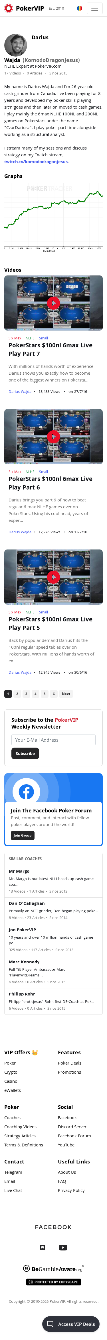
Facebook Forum (74, 1136)
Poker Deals (69, 1063)
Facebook (67, 1118)
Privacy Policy (71, 1191)
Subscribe (25, 753)
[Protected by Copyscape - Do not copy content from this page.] (53, 1282)
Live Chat (13, 1191)
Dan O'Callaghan (27, 904)
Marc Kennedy (24, 962)
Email (9, 1182)
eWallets (12, 1091)
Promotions (69, 1072)
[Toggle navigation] (95, 8)
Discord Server (72, 1127)
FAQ (62, 1182)
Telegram (13, 1172)
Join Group (23, 835)
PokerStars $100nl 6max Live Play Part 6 (50, 484)
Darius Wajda (20, 392)
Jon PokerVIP (22, 930)
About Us (67, 1172)
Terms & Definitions (23, 1145)
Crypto (10, 1072)
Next (66, 693)
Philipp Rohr (22, 994)
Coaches (12, 1118)
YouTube (66, 1145)
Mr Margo (19, 872)
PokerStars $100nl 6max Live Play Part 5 (50, 624)
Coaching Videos (20, 1127)
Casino (10, 1081)
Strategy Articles (20, 1136)
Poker (10, 1063)
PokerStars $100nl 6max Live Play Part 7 (50, 350)
